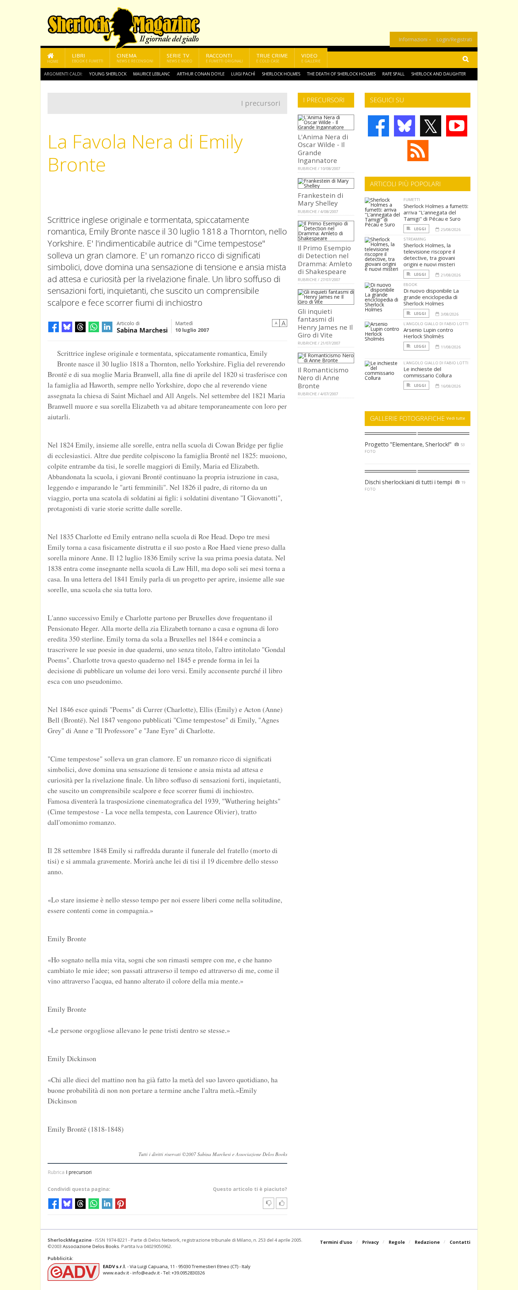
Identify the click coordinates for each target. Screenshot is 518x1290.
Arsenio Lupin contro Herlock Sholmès (428, 333)
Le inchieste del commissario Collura (427, 372)
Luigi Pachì (243, 74)
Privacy (370, 1242)
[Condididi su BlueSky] (67, 327)
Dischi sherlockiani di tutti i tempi (408, 482)
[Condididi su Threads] (80, 327)
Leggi (419, 228)
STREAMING (414, 239)
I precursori (260, 103)
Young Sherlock (108, 74)
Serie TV (179, 57)
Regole (397, 1242)
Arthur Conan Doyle (200, 74)
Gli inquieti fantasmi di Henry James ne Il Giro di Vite (325, 323)
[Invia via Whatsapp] (94, 327)
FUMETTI (411, 199)
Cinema (135, 57)
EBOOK (410, 284)
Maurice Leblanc (151, 74)
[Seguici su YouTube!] (457, 126)
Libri (87, 57)
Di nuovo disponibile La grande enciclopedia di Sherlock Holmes (431, 297)
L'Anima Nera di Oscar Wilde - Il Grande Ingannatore (323, 148)
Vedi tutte (455, 418)
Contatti (460, 1242)
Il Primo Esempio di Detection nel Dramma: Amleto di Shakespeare (325, 259)
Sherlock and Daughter (438, 74)
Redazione (427, 1242)
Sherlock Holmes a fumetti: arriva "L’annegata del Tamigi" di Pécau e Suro (435, 212)
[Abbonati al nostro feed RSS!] (418, 151)
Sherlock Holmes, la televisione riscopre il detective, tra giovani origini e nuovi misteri (429, 255)
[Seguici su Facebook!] (378, 126)
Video (311, 57)
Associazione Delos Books (91, 1246)
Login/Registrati (454, 39)
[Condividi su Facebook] (54, 327)
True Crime (272, 57)
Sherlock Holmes (281, 74)
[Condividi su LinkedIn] (107, 327)
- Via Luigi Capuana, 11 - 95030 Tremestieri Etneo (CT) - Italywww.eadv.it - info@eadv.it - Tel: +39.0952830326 (177, 1269)
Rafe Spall (393, 74)
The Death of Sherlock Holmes (341, 74)
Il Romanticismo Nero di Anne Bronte (323, 377)
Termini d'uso (336, 1242)
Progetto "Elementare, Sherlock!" (408, 444)
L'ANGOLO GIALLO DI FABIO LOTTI (435, 323)
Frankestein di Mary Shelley (320, 199)
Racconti (224, 57)
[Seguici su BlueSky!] (405, 126)
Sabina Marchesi (142, 329)
